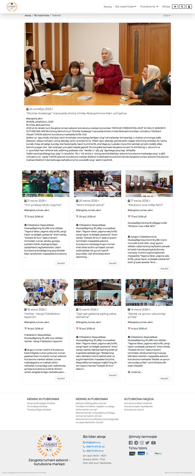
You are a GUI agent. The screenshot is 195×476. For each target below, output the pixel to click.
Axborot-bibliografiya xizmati (91, 403)
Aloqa (166, 6)
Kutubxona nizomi (134, 409)
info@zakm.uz (92, 442)
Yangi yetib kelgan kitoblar (41, 403)
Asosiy (108, 6)
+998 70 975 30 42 (95, 446)
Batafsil (61, 263)
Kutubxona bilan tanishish (138, 403)
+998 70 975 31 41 (94, 451)
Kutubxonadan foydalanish (138, 406)
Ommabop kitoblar (37, 406)
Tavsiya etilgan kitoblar (39, 409)
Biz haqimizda (41, 15)
